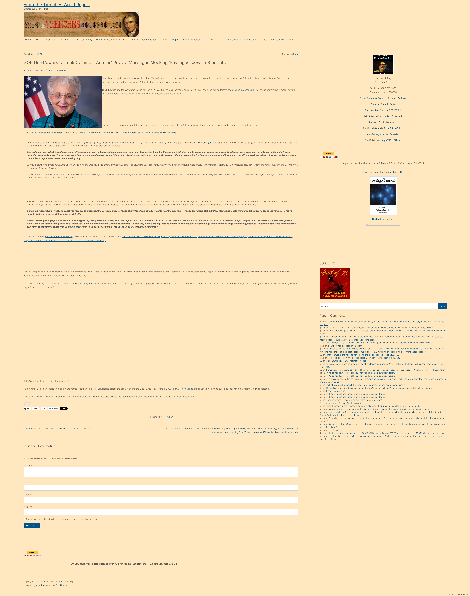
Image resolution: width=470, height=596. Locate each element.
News (295, 54)
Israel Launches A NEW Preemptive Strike (346, 361)
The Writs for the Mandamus (277, 39)
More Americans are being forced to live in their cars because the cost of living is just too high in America (379, 409)
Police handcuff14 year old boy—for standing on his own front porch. (362, 373)
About (39, 39)
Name (27, 482)
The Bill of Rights (169, 39)
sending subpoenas (242, 90)
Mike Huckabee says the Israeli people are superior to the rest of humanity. (364, 358)
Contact (50, 39)
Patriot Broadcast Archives (198, 39)
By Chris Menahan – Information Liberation (45, 70)
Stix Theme (61, 585)
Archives (64, 39)
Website (28, 506)
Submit (442, 306)
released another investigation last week (83, 283)
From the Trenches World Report (57, 4)
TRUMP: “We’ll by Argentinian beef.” (345, 346)
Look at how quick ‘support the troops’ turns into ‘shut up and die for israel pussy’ (365, 385)
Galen (170, 417)
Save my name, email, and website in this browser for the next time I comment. (62, 519)
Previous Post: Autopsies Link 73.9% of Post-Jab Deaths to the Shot (57, 428)
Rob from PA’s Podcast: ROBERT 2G (383, 110)
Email (27, 494)
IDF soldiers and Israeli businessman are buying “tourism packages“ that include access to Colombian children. (379, 388)
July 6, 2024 (36, 54)
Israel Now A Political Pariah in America (344, 403)
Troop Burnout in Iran (336, 391)
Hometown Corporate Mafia (111, 39)
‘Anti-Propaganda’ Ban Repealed (383, 134)
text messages (204, 142)
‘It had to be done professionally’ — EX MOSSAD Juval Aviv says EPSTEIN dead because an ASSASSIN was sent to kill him (386, 433)
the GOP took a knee (183, 389)
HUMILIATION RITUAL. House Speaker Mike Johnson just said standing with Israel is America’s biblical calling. (381, 327)
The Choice (334, 430)
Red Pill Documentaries (143, 39)
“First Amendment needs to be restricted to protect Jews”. (357, 394)
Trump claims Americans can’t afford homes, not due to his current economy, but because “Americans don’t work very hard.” (385, 370)
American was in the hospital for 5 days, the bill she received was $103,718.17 (363, 355)
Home (28, 39)
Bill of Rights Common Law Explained (237, 39)
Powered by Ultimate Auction (458, 595)
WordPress (41, 585)
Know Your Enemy (82, 39)
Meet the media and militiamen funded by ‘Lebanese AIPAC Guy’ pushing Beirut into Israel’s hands (373, 406)
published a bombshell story (59, 236)
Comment (30, 465)
